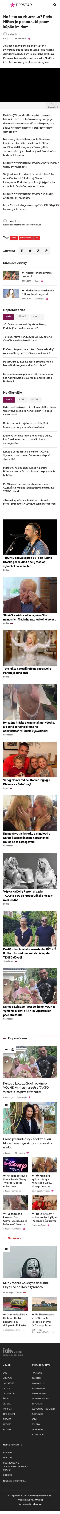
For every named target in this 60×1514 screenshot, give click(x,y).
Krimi (34, 1419)
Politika (36, 1424)
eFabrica (37, 1504)
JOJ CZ (6, 1388)
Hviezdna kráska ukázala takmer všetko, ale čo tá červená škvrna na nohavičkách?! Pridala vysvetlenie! (29, 411)
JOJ (5, 1373)
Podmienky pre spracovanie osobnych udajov (15, 1466)
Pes (36, 238)
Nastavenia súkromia (14, 1481)
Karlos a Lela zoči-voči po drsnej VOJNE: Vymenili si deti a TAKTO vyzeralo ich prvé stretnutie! (26, 455)
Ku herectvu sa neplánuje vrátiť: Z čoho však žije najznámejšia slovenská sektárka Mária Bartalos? (28, 378)
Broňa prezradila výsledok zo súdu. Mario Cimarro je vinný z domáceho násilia (26, 425)
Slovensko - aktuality (43, 1409)
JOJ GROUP (9, 1394)
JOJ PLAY (7, 1378)
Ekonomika (38, 1429)
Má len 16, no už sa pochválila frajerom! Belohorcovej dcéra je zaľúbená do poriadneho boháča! (29, 472)
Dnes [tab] (9, 399)
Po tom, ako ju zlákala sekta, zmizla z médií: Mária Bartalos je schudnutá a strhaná (28, 363)
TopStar (7, 1409)
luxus (14, 238)
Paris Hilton (25, 238)
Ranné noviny (39, 1394)
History (7, 1424)
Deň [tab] (8, 317)
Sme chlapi (9, 1414)
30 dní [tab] (35, 399)
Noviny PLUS (38, 1383)
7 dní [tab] (22, 399)
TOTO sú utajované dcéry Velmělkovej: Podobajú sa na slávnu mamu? (25, 326)
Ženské (7, 1404)
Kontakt (7, 1458)
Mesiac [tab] (37, 317)
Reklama (7, 1453)
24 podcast (38, 1404)
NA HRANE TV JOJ (40, 1399)
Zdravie (7, 1419)
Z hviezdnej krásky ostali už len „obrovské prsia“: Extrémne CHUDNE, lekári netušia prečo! (29, 502)
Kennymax (37, 1500)
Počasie (7, 1429)
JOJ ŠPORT (8, 1383)
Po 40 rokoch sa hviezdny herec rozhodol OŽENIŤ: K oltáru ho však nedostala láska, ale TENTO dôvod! (28, 488)
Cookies (7, 1475)
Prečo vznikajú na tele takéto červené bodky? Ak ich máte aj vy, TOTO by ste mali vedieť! (29, 351)
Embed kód (53, 107)
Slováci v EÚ (38, 1435)
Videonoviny (38, 1388)
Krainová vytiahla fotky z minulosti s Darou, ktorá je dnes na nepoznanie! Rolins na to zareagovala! (27, 439)
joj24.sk (36, 1378)
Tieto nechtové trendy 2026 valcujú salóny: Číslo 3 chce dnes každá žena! (27, 339)
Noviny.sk (13, 1238)
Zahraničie (37, 1414)
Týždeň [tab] (21, 317)
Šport (6, 1399)
